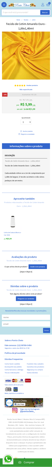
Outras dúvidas (32, 373)
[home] (18, 5)
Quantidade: (26, 118)
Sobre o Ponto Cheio (14, 340)
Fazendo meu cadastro (35, 364)
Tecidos (26, 20)
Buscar (45, 12)
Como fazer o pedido (12, 364)
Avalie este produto (37, 267)
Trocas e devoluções (12, 373)
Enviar (46, 330)
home (18, 20)
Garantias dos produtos (35, 367)
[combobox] (26, 12)
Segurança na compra (35, 370)
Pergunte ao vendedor (26, 299)
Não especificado (26, 89)
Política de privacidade (15, 353)
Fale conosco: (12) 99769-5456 (18, 346)
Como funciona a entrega (14, 370)
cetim (33, 20)
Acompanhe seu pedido (13, 367)
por (5, 239)
